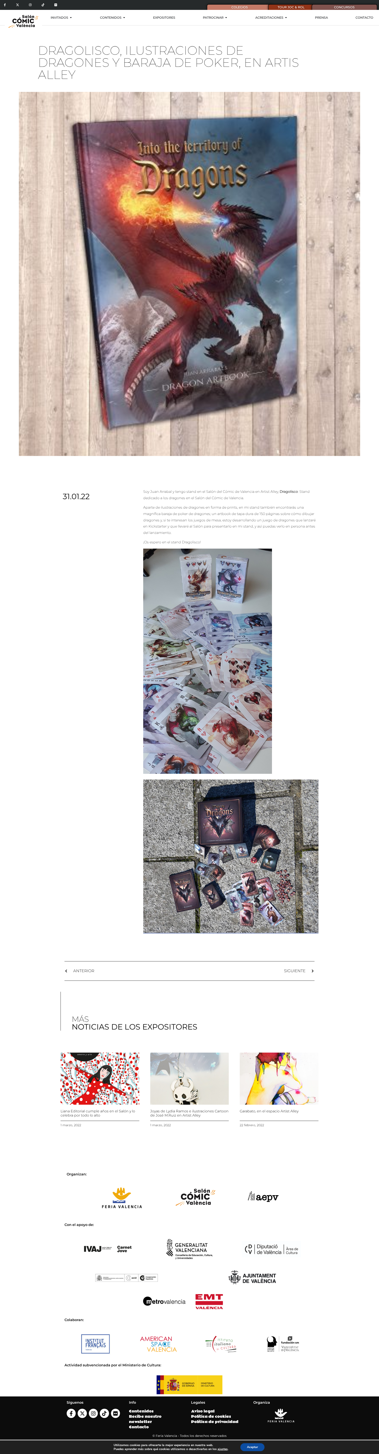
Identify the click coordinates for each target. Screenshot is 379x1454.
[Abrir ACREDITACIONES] (286, 17)
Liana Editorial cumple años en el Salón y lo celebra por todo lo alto (98, 1113)
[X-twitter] (18, 5)
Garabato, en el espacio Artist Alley (269, 1111)
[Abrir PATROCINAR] (226, 17)
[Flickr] (56, 5)
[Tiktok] (43, 5)
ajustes (223, 1449)
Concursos (344, 7)
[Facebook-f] (5, 5)
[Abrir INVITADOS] (70, 17)
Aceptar (252, 1447)
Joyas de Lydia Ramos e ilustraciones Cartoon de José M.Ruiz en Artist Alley (189, 1113)
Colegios (239, 7)
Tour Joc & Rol (291, 7)
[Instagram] (30, 5)
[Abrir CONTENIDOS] (124, 17)
